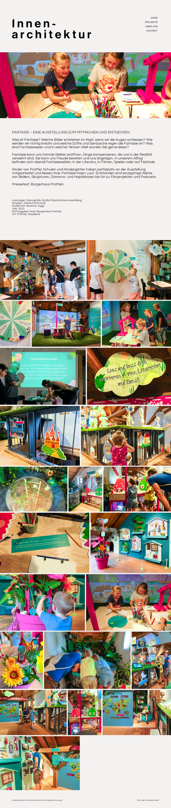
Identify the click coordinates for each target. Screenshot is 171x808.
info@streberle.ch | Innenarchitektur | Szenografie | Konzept (37, 800)
